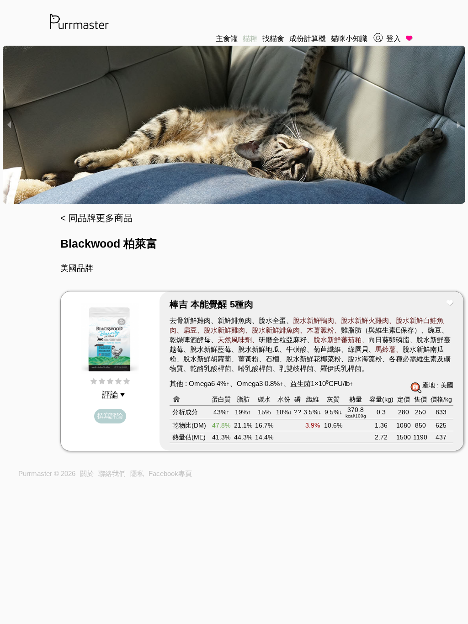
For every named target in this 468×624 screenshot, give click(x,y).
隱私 (137, 473)
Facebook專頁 (170, 473)
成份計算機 (307, 38)
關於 (87, 473)
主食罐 (227, 38)
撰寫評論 (110, 415)
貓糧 (250, 38)
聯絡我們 (112, 473)
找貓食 (273, 38)
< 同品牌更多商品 (96, 218)
